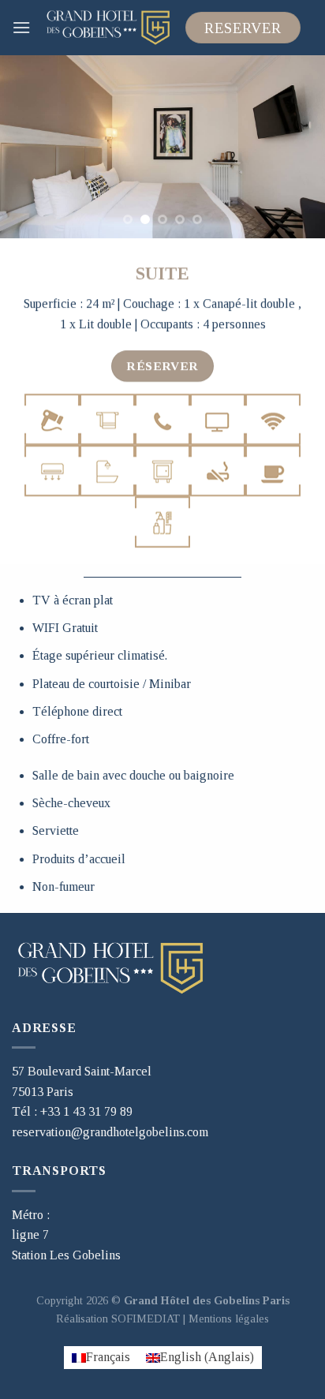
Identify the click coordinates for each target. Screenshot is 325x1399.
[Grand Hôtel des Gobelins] (108, 27)
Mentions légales (229, 1318)
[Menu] (21, 27)
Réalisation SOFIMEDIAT (118, 1318)
